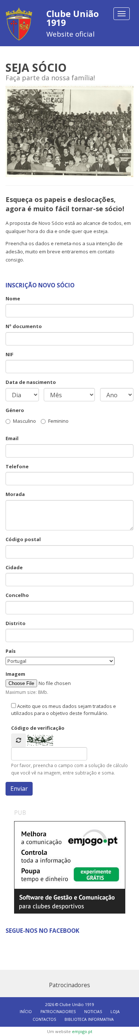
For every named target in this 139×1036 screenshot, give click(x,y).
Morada (15, 494)
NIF (9, 354)
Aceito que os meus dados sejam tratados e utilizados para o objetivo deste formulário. (63, 710)
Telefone (17, 466)
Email (12, 438)
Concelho (17, 595)
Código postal (23, 539)
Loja (115, 1011)
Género (15, 410)
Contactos (44, 1019)
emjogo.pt (82, 1031)
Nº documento (24, 326)
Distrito (16, 623)
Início (26, 1011)
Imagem (15, 674)
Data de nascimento (31, 382)
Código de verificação (37, 728)
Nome (13, 298)
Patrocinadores (58, 1011)
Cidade (14, 567)
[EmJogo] (69, 867)
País (11, 651)
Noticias (93, 1011)
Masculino (24, 421)
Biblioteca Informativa (89, 1019)
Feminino (58, 421)
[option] (69, 867)
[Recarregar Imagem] (18, 740)
